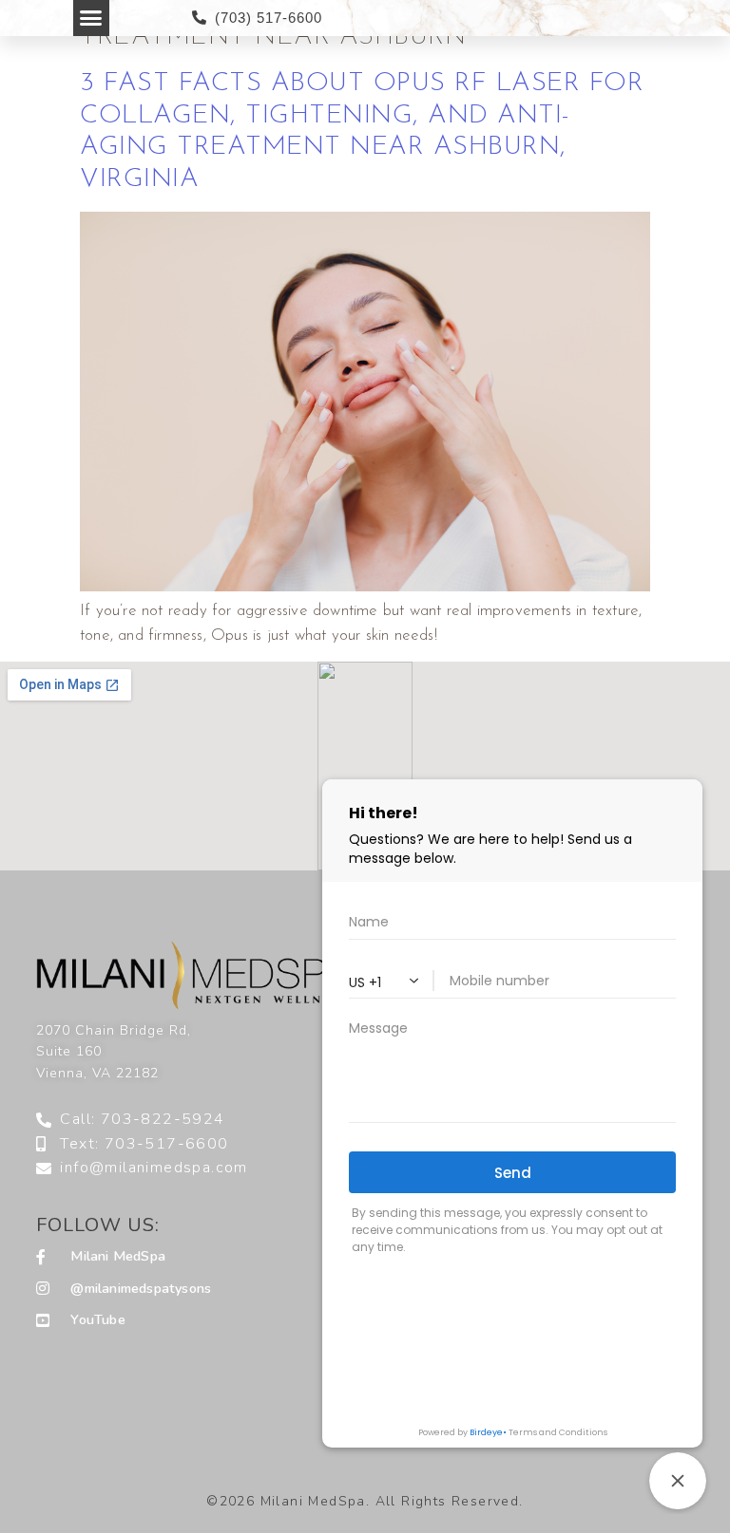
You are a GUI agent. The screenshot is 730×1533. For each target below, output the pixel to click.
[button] (91, 18)
